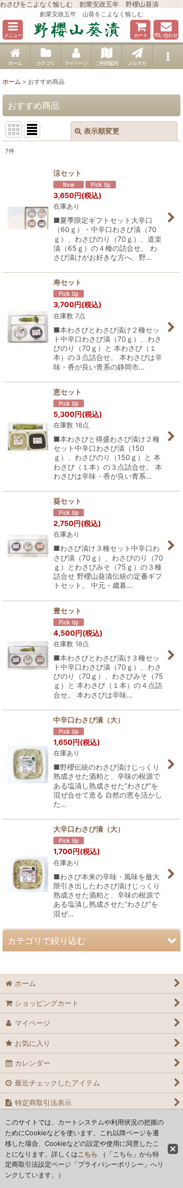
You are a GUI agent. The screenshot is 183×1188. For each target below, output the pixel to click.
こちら (88, 1154)
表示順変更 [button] (101, 130)
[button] (13, 30)
